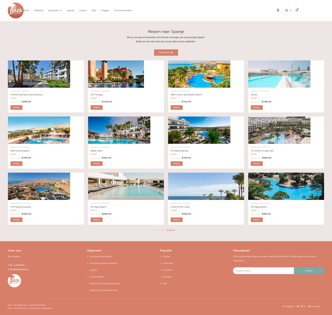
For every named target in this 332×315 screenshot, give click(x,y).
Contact (83, 10)
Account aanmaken (123, 10)
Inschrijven (53, 10)
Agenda (70, 10)
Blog (94, 10)
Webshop (38, 10)
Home (26, 10)
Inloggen (105, 10)
